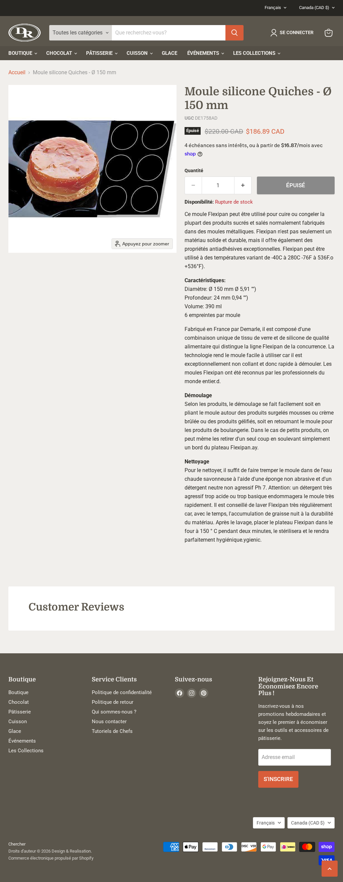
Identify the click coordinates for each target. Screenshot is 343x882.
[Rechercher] (234, 32)
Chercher (16, 844)
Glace (169, 53)
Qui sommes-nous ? (114, 712)
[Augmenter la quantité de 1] (243, 186)
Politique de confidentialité (122, 692)
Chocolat (59, 53)
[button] (293, 33)
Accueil (16, 73)
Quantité (194, 170)
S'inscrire (278, 779)
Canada (314, 7)
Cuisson (138, 53)
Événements (203, 53)
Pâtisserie (100, 53)
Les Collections (255, 53)
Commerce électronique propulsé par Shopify (50, 858)
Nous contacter (109, 722)
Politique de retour (112, 702)
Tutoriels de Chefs (112, 731)
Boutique (20, 53)
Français (273, 7)
